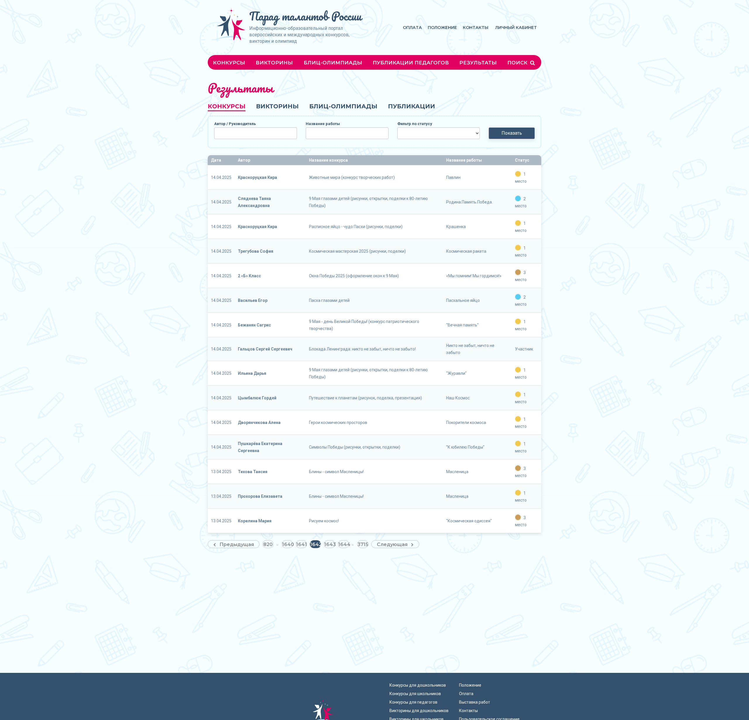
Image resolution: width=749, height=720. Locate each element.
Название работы (323, 124)
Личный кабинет (516, 27)
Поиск (518, 63)
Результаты (478, 63)
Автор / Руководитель (235, 124)
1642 (315, 544)
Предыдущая (236, 544)
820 (268, 544)
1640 (287, 544)
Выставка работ (474, 702)
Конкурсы (229, 63)
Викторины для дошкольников (419, 710)
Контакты (475, 27)
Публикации (411, 106)
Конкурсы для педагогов (413, 702)
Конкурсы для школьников (415, 693)
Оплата (412, 27)
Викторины (274, 63)
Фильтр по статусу (414, 124)
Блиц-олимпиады (333, 63)
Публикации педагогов (411, 63)
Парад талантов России (305, 16)
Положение (442, 27)
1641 (301, 544)
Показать (511, 133)
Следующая (392, 544)
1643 (329, 544)
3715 (363, 544)
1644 (343, 544)
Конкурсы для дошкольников (417, 685)
